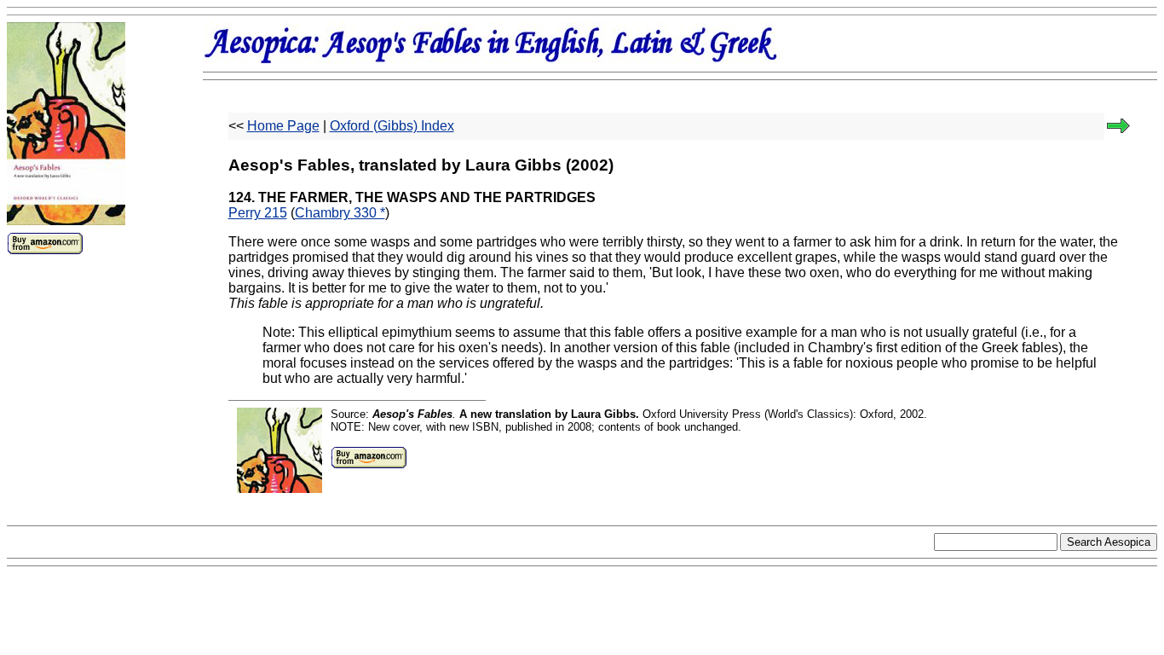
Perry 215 (257, 213)
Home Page (283, 126)
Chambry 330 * (340, 213)
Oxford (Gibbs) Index (392, 126)
